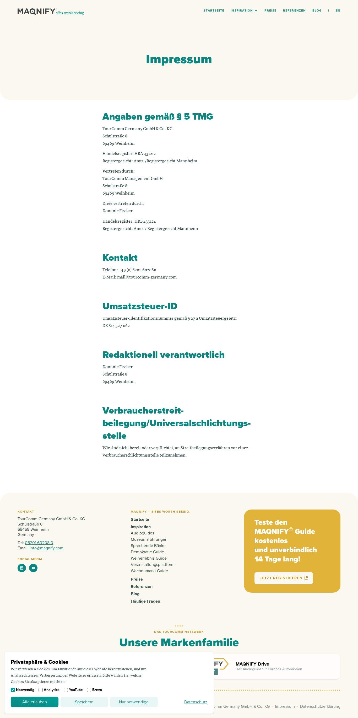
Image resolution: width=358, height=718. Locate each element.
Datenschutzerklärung (320, 706)
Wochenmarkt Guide (149, 571)
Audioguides (142, 533)
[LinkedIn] (22, 568)
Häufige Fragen (145, 601)
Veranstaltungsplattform (153, 564)
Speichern (84, 702)
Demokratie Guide (147, 552)
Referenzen (294, 11)
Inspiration (242, 11)
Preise (270, 11)
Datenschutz (195, 702)
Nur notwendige (134, 702)
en (338, 11)
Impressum (285, 706)
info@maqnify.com (46, 548)
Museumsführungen (149, 539)
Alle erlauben (34, 702)
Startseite (214, 11)
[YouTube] (33, 568)
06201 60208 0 (39, 542)
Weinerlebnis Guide (149, 558)
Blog (317, 11)
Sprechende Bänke (148, 545)
